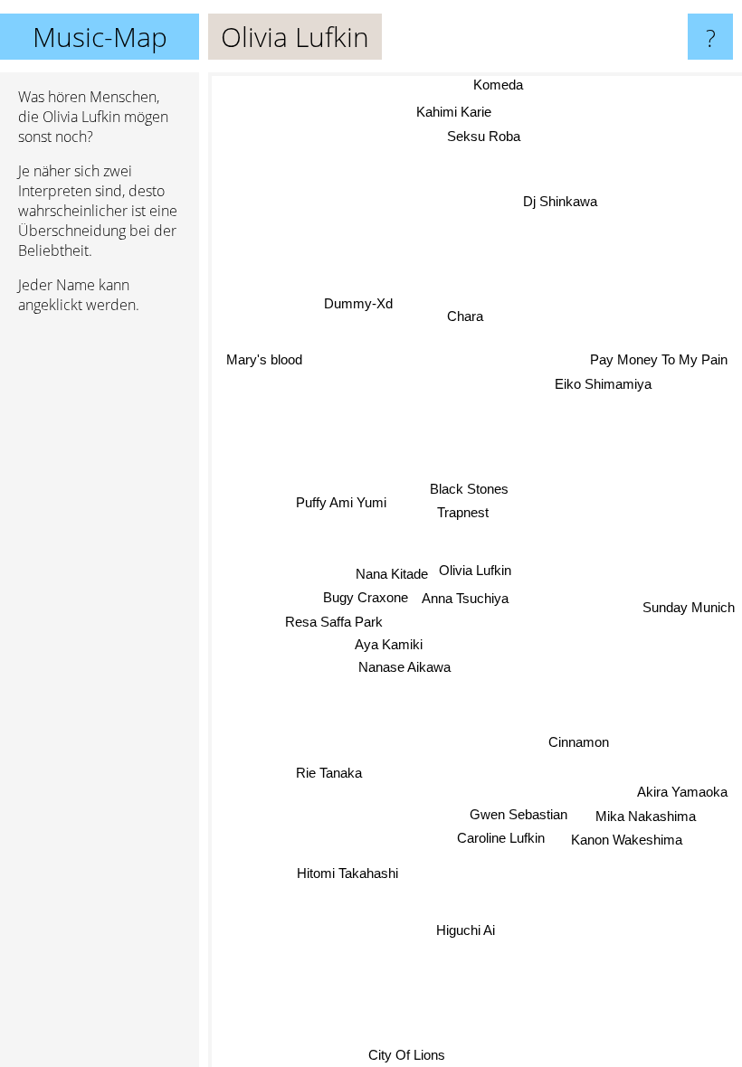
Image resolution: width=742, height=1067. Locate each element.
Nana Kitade (392, 573)
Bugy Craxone (364, 597)
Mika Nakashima (645, 817)
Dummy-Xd (360, 297)
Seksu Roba (483, 136)
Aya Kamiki (389, 644)
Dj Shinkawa (560, 201)
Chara (465, 316)
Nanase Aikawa (403, 666)
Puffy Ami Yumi (341, 502)
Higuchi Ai (465, 930)
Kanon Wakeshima (626, 840)
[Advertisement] (99, 605)
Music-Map (100, 36)
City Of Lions (406, 1054)
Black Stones (469, 488)
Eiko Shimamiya (603, 382)
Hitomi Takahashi (349, 875)
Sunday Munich (688, 610)
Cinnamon (578, 743)
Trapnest (463, 512)
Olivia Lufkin (475, 570)
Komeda (498, 84)
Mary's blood (264, 358)
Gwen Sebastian (517, 814)
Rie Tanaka (331, 778)
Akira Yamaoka (682, 792)
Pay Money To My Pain (659, 357)
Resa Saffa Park (334, 620)
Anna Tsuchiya (465, 598)
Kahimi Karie (453, 111)
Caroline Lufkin (501, 837)
